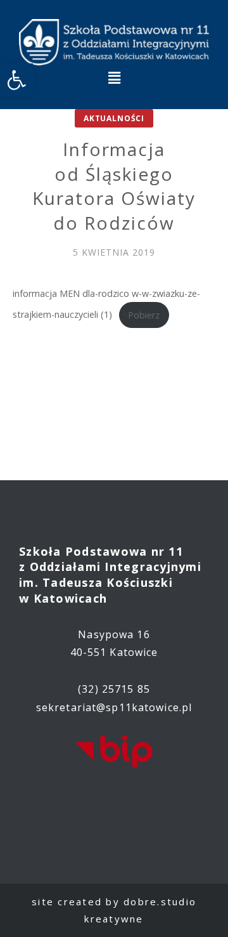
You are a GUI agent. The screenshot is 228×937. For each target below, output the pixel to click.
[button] (114, 77)
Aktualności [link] (114, 118)
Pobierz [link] (144, 315)
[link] (16, 79)
